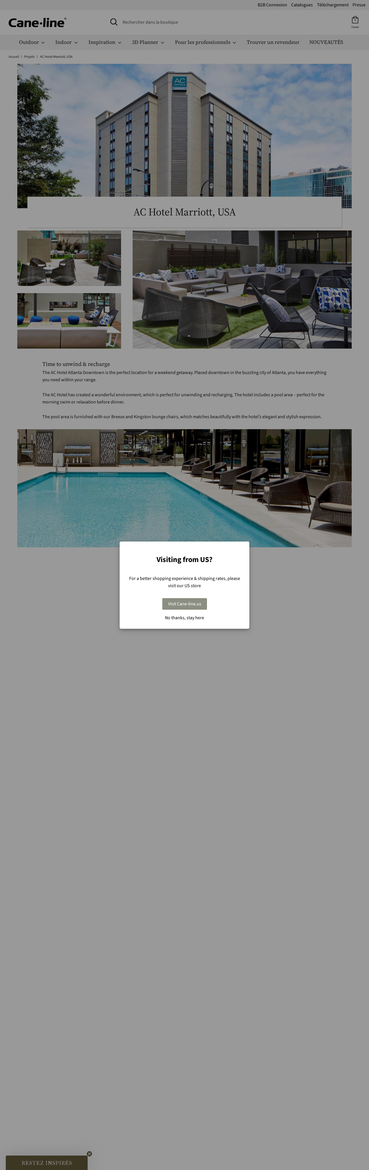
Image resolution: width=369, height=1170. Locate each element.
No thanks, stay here (184, 617)
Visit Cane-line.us (184, 604)
